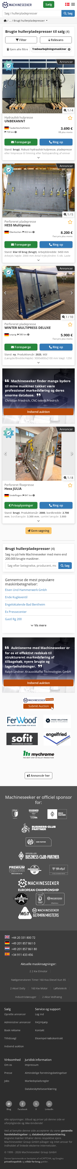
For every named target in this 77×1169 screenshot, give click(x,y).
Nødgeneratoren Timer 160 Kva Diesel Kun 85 (38, 979)
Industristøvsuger (25, 997)
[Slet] (69, 49)
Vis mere (39, 625)
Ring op (58, 142)
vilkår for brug (32, 1161)
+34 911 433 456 (22, 955)
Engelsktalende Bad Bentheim (25, 604)
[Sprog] (67, 4)
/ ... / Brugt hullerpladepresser (26, 20)
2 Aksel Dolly (17, 988)
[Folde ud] (38, 157)
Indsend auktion (38, 412)
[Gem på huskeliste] (70, 118)
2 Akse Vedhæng (52, 997)
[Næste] (71, 86)
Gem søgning (39, 531)
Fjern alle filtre (18, 49)
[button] (73, 4)
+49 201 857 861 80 (24, 949)
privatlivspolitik (12, 1161)
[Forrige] (5, 86)
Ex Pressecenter (16, 612)
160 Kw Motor (39, 988)
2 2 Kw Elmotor (38, 971)
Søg (70, 13)
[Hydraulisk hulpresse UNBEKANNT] (38, 86)
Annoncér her (40, 776)
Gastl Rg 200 (13, 619)
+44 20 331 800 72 (23, 938)
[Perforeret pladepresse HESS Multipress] (38, 190)
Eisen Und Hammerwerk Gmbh (26, 590)
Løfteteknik (60, 988)
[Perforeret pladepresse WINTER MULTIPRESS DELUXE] (38, 293)
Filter (23, 40)
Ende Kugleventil (16, 597)
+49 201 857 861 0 (23, 943)
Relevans (56, 40)
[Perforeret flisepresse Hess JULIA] (38, 454)
